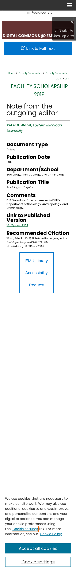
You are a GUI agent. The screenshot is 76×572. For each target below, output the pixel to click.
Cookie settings (25, 528)
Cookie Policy (51, 534)
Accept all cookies (38, 548)
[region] (38, 531)
